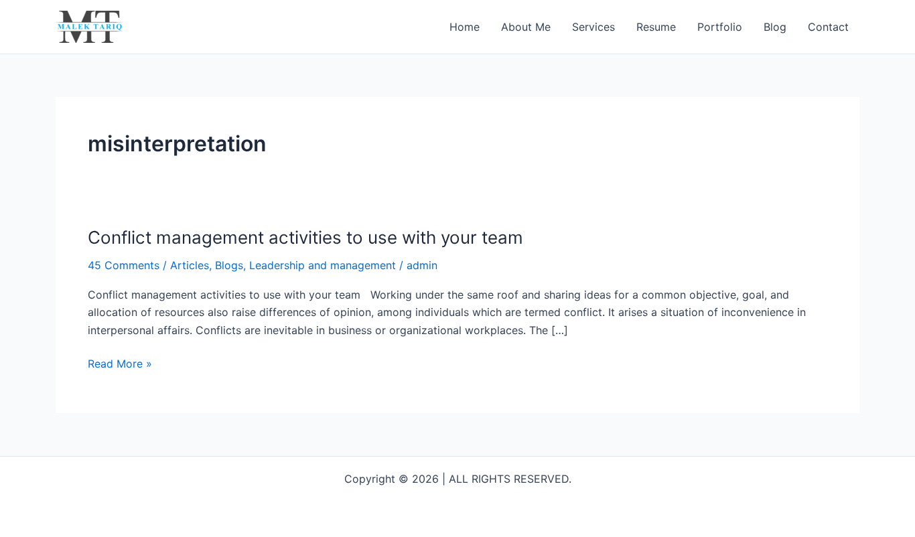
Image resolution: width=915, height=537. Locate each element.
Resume (656, 26)
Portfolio (719, 26)
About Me (526, 26)
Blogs (229, 265)
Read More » (120, 362)
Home (464, 26)
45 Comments (123, 265)
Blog (775, 26)
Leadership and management (322, 265)
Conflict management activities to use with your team (305, 237)
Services (593, 26)
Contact (828, 26)
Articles (189, 265)
